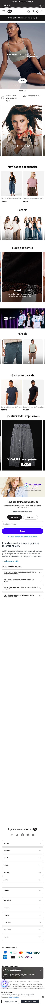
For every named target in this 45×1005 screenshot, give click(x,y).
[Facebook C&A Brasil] (33, 834)
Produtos (6, 908)
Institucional (7, 900)
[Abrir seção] (26, 843)
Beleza (6, 880)
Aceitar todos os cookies (30, 1001)
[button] (28, 11)
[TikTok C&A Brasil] (17, 834)
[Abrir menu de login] (33, 11)
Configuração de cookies (10, 1001)
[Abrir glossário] (25, 890)
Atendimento (7, 930)
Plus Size (6, 872)
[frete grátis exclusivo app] (22, 20)
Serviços (6, 915)
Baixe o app (7, 922)
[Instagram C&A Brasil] (12, 834)
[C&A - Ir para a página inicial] (9, 11)
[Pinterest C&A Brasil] (22, 834)
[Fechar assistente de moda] (41, 970)
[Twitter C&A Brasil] (27, 834)
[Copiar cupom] (40, 5)
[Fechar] (43, 997)
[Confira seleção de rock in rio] (22, 328)
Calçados (6, 865)
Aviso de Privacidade (13, 997)
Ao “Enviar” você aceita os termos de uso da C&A (22, 536)
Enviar (22, 531)
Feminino (14, 517)
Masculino (30, 517)
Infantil (6, 858)
